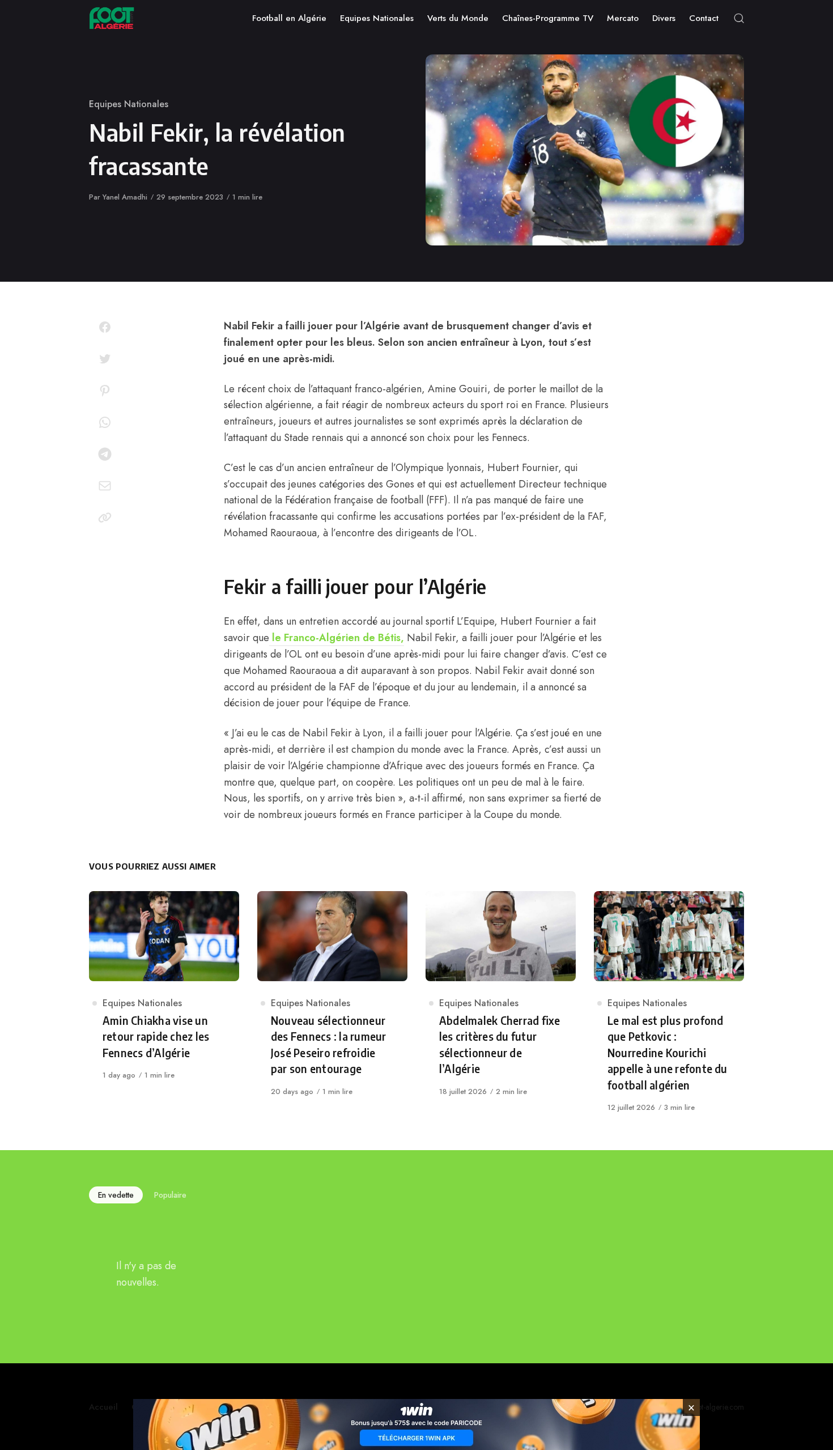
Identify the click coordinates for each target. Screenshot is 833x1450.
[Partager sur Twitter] (105, 359)
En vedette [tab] (116, 1195)
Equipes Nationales (128, 104)
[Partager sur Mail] (105, 486)
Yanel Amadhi (125, 197)
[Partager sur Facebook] (105, 327)
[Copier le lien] (105, 517)
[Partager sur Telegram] (105, 454)
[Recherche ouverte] (739, 18)
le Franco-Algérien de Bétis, (336, 637)
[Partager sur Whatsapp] (105, 422)
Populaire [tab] (170, 1195)
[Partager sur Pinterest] (105, 390)
